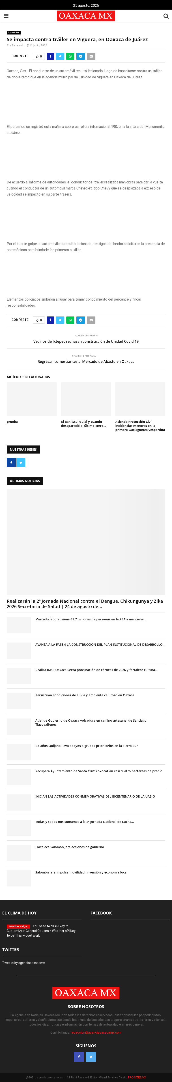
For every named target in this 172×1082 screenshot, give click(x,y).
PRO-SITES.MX (137, 1077)
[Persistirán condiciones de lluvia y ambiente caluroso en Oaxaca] (19, 701)
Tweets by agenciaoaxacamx (23, 963)
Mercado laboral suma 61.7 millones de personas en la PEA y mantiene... (90, 619)
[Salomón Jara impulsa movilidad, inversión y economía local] (19, 878)
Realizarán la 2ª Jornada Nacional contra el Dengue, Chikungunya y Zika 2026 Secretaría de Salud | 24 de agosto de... (85, 603)
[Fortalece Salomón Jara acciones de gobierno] (19, 853)
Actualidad (13, 32)
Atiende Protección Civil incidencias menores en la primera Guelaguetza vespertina (140, 425)
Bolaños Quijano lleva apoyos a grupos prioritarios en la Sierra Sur (86, 746)
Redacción (18, 45)
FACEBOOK (101, 913)
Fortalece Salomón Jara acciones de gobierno (69, 847)
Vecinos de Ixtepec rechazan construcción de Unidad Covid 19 (86, 341)
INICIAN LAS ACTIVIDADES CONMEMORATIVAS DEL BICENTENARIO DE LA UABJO (95, 796)
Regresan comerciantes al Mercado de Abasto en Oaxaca (86, 361)
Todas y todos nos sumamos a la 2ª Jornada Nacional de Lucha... (84, 822)
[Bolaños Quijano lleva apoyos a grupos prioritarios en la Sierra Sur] (19, 752)
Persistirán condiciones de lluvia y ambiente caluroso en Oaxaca (84, 695)
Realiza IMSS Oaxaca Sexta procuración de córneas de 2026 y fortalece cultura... (96, 670)
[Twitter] (91, 1057)
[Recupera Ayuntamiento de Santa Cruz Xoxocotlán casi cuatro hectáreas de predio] (19, 777)
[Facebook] (79, 1057)
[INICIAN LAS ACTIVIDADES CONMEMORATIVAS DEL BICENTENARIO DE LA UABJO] (19, 802)
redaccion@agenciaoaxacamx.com (96, 1032)
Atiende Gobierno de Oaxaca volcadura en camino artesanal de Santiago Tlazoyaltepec (90, 722)
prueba (12, 421)
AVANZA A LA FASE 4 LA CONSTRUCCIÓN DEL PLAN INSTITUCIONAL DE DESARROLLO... (100, 644)
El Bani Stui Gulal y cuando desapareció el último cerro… (83, 423)
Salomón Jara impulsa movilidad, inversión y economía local (81, 872)
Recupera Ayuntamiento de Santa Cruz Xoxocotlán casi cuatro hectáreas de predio (98, 771)
